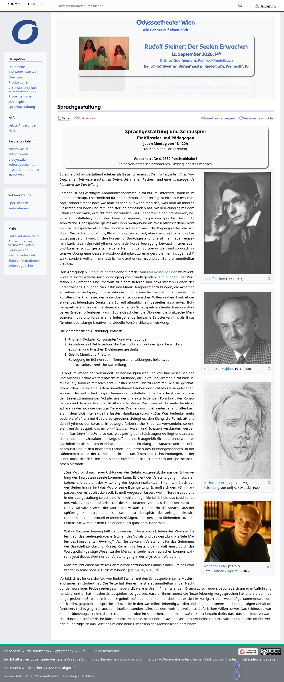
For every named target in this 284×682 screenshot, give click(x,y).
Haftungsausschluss (78, 676)
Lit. (131, 570)
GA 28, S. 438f (146, 570)
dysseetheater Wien (165, 22)
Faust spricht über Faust (192, 39)
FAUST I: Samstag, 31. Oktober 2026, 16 (192, 70)
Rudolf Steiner (214, 279)
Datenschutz (13, 676)
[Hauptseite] (25, 31)
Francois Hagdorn (225, 571)
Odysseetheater (25, 4)
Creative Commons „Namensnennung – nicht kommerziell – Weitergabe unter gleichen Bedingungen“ (147, 659)
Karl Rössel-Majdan (218, 368)
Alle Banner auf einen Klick (165, 30)
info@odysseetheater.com (185, 93)
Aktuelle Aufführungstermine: (192, 59)
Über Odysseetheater (43, 676)
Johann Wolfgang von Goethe (192, 64)
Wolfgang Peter (215, 566)
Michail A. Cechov (217, 483)
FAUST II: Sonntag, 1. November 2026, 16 (192, 75)
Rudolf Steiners (99, 272)
